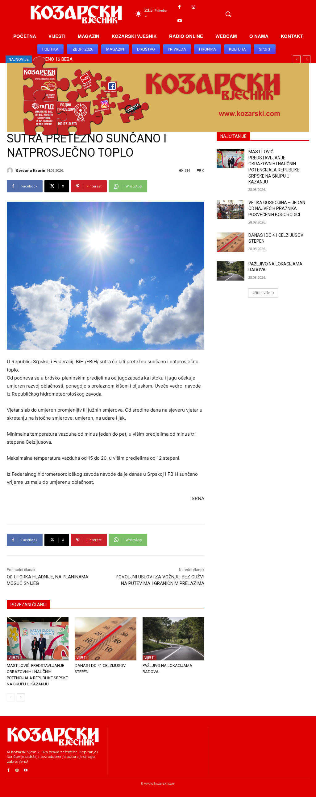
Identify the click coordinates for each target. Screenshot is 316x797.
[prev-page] (11, 697)
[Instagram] (193, 7)
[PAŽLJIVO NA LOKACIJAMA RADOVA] (173, 638)
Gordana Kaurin (30, 170)
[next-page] (20, 697)
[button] (228, 14)
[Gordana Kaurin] (11, 170)
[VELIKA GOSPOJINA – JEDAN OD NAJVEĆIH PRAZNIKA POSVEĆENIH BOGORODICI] (230, 209)
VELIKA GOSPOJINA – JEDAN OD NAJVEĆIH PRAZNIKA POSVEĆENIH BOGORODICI (276, 208)
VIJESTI (14, 657)
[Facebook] (179, 7)
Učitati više (261, 292)
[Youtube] (179, 20)
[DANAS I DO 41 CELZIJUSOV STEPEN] (105, 638)
